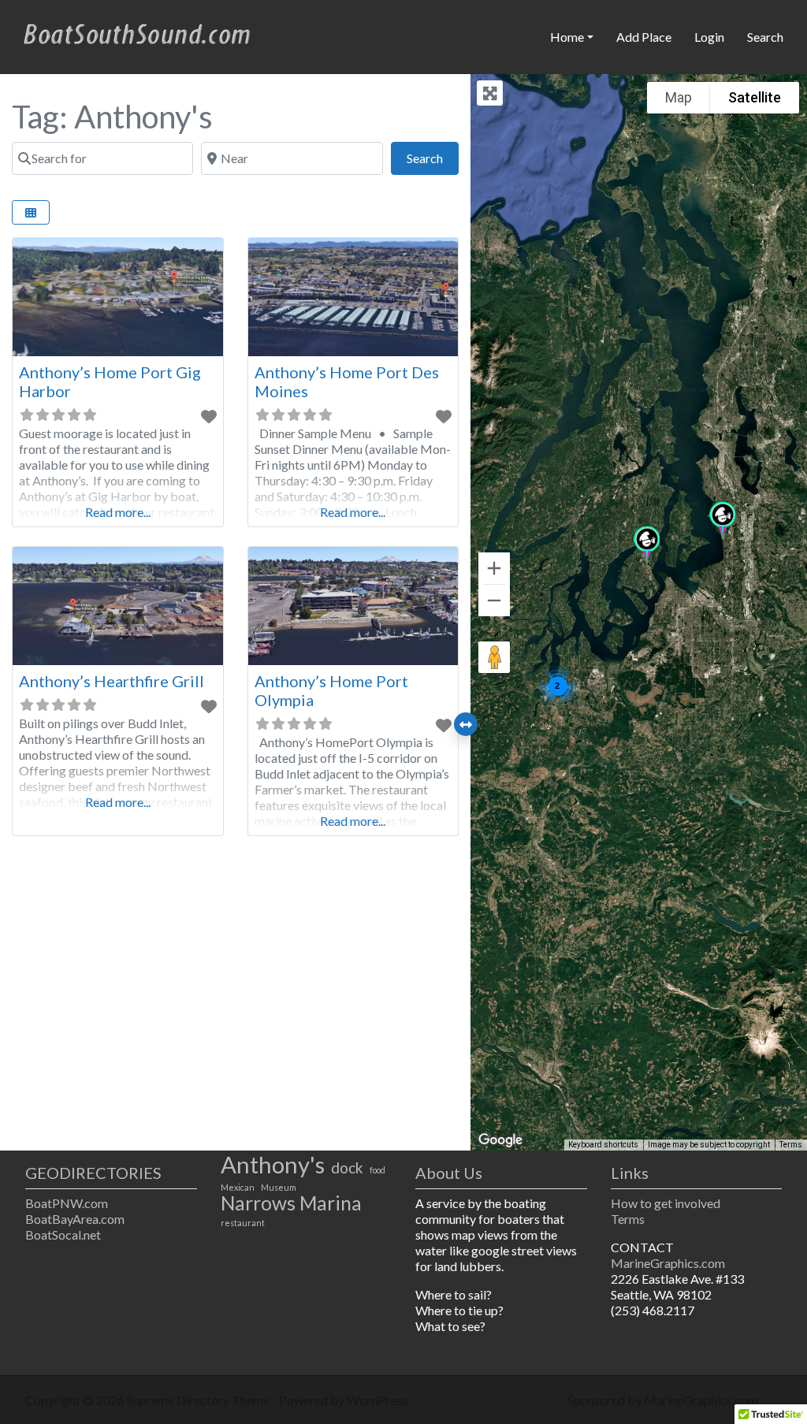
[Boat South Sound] (138, 34)
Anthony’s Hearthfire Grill (111, 680)
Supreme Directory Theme (199, 1399)
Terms (790, 1144)
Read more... (118, 511)
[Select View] (31, 212)
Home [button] (567, 36)
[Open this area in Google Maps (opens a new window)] (500, 1140)
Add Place (643, 36)
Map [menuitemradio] (678, 97)
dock (347, 1168)
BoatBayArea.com (75, 1218)
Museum (278, 1187)
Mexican (238, 1187)
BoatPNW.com (66, 1202)
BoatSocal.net (63, 1234)
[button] (722, 520)
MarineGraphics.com (668, 1262)
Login (709, 36)
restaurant (243, 1223)
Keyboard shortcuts (603, 1144)
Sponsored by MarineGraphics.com (662, 1399)
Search (765, 36)
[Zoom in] (494, 568)
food (377, 1170)
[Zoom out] (494, 600)
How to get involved (665, 1202)
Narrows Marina (291, 1203)
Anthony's (273, 1165)
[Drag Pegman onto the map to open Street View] (494, 657)
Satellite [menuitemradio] (754, 97)
